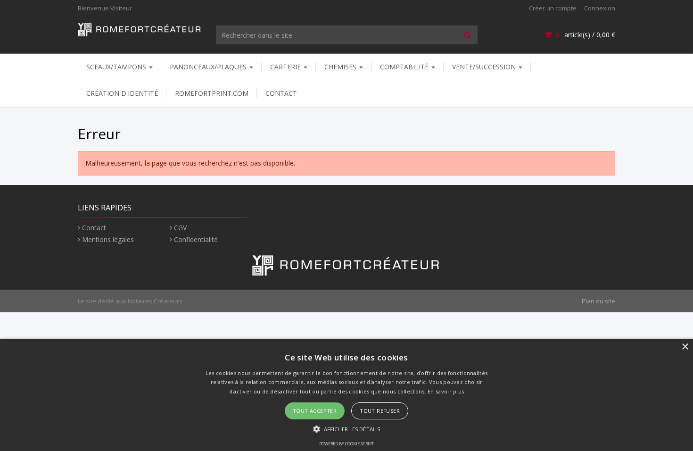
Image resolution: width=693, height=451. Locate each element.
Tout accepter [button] (315, 410)
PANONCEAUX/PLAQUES (209, 66)
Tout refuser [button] (380, 410)
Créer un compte (553, 8)
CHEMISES (341, 66)
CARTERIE (286, 66)
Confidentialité (196, 239)
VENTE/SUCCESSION (485, 66)
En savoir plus (446, 391)
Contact (281, 93)
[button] (346, 428)
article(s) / (585, 34)
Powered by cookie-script (346, 444)
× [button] (684, 347)
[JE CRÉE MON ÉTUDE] (140, 29)
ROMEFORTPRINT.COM (211, 93)
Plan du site (598, 301)
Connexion (599, 8)
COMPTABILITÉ (405, 66)
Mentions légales (108, 239)
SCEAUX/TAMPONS (117, 66)
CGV (180, 227)
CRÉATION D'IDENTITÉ (122, 93)
